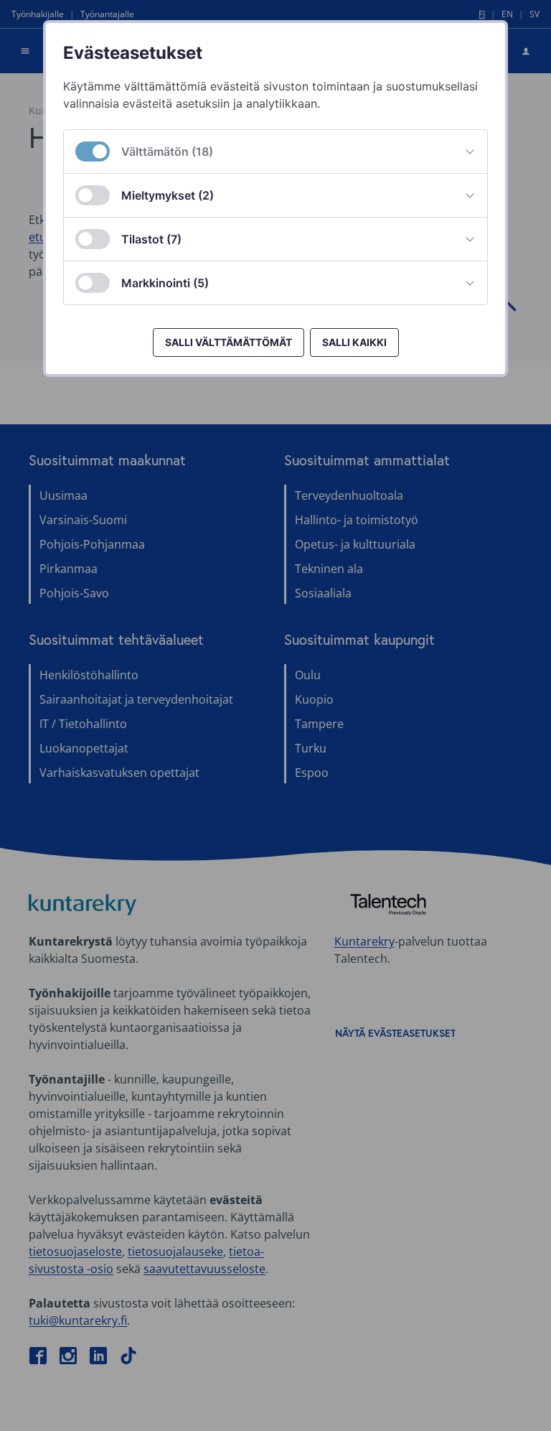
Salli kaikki (354, 342)
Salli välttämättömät (228, 342)
